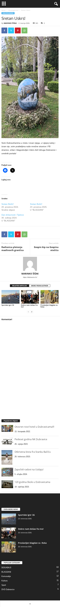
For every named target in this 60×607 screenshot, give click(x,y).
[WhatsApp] (24, 30)
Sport (3, 585)
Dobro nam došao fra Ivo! (29, 306)
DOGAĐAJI (6, 567)
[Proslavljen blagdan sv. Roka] (49, 297)
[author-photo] (30, 264)
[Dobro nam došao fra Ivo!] (30, 297)
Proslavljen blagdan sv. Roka (49, 306)
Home (3, 10)
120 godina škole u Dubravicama (32, 482)
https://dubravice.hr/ (30, 277)
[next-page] (31, 311)
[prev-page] (28, 311)
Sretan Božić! (7, 204)
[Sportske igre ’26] (10, 297)
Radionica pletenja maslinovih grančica (12, 249)
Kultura (4, 581)
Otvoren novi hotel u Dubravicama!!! (34, 426)
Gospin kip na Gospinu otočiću (46, 249)
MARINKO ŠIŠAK (10, 23)
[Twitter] (11, 30)
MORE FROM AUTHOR (39, 286)
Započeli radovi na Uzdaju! (29, 469)
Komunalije (6, 576)
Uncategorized (13, 10)
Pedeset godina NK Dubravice (31, 439)
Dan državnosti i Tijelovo (12, 215)
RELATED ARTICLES (19, 286)
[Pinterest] (18, 30)
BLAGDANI (6, 572)
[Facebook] (4, 30)
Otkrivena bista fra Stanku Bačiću (33, 451)
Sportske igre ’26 (7, 305)
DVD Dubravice (7, 589)
